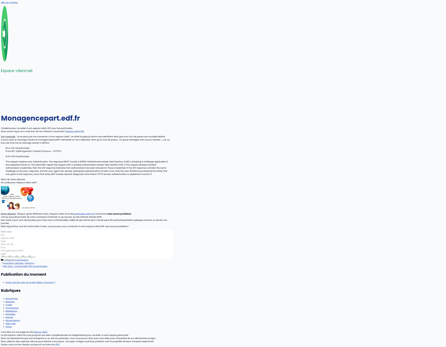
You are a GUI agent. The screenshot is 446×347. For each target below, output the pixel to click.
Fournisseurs (21, 260)
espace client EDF (75, 131)
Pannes (9, 317)
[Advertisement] (223, 93)
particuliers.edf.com (84, 213)
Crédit (9, 304)
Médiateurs (11, 311)
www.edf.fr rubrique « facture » (19, 263)
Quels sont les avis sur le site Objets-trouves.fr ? (30, 282)
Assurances (12, 298)
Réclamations (13, 320)
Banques (10, 301)
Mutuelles (10, 314)
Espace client (40, 332)
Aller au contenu (9, 2)
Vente (9, 326)
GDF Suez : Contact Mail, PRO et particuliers (25, 266)
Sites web (11, 323)
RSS (57, 344)
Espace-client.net (17, 70)
